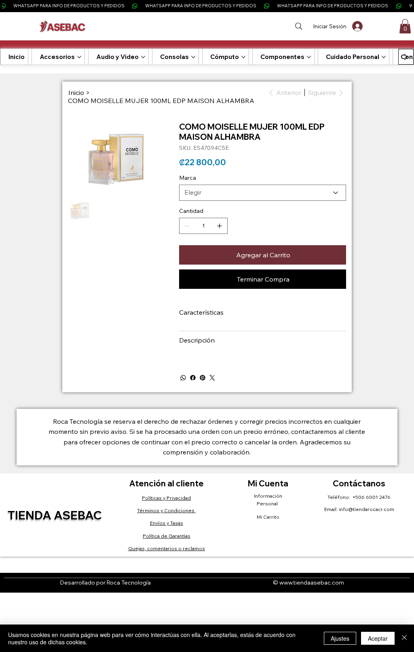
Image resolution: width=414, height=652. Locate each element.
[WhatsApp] (183, 378)
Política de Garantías (166, 536)
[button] (405, 26)
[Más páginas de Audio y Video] (143, 57)
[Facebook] (193, 378)
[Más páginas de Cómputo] (243, 57)
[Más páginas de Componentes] (309, 57)
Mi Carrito (268, 517)
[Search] (298, 26)
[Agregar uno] (219, 226)
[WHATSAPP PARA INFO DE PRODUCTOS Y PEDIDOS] (207, 6)
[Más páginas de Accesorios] (79, 57)
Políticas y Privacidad (166, 498)
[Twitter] (212, 378)
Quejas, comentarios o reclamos (166, 548)
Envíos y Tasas (166, 523)
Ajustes (340, 638)
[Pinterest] (203, 378)
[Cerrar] (404, 638)
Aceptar (378, 638)
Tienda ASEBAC (55, 515)
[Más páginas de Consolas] (193, 57)
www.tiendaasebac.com (311, 582)
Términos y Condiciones (166, 510)
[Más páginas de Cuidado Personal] (384, 57)
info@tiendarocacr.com (366, 509)
